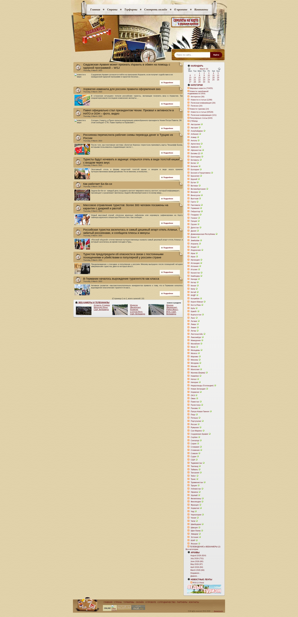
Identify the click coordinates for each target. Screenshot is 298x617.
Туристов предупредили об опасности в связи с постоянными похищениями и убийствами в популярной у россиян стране (123, 256)
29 (199, 82)
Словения (195, 450)
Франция (195, 505)
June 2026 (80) (196, 561)
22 (199, 80)
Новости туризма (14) (199, 109)
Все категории (192, 549)
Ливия (193, 328)
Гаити (193, 202)
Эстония (194, 537)
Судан (193, 456)
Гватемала (195, 205)
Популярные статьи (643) (201, 118)
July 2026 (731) (197, 558)
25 (213, 80)
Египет (194, 237)
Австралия (195, 124)
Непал (193, 379)
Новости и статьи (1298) (201, 100)
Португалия (196, 421)
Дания (193, 231)
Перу (193, 415)
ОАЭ (193, 395)
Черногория (196, 515)
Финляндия (196, 502)
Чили (193, 521)
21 (195, 80)
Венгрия (194, 192)
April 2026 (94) (196, 567)
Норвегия (195, 392)
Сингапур (195, 440)
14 (195, 78)
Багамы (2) (195, 153)
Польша (194, 418)
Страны (112, 9)
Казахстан (195, 273)
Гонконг (194, 218)
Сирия (193, 444)
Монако (194, 366)
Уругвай (194, 495)
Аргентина (195, 144)
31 (209, 82)
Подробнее (168, 82)
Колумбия (195, 298)
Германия (195, 208)
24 (209, 80)
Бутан (193, 182)
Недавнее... (195, 573)
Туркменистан (197, 482)
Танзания (195, 473)
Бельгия (194, 166)
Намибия (195, 376)
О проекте (180, 9)
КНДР (193, 295)
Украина (194, 492)
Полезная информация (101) (204, 115)
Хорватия (195, 508)
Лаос (193, 318)
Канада (194, 279)
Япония (194, 544)
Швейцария (196, 524)
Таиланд (194, 466)
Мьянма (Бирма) (198, 373)
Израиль (194, 244)
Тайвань (194, 469)
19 (218, 78)
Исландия (195, 263)
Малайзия (195, 344)
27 (190, 82)
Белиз (193, 163)
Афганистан (196, 150)
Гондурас (195, 215)
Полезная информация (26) (203, 103)
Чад (192, 511)
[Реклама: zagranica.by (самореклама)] (204, 589)
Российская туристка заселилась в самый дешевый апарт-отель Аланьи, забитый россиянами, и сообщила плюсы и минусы (130, 231)
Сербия (194, 437)
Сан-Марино (196, 431)
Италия (194, 269)
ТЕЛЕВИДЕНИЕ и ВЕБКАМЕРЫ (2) (205, 547)
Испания (195, 266)
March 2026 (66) (197, 570)
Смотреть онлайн (155, 9)
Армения (195, 147)
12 (218, 75)
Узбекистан (196, 489)
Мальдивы (195, 350)
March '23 (204, 69)
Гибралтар (195, 211)
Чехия (193, 518)
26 (218, 80)
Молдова (195, 363)
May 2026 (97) (196, 564)
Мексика (194, 360)
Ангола (194, 141)
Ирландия (195, 260)
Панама (194, 408)
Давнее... (194, 576)
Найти (216, 55)
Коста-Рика (196, 305)
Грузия (194, 224)
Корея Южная (197, 302)
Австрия (194, 128)
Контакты (201, 9)
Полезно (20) (196, 106)
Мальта (194, 353)
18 (213, 78)
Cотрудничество (166, 602)
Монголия (195, 369)
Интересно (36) (197, 97)
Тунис (193, 479)
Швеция (194, 528)
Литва (193, 331)
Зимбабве (195, 240)
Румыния (195, 427)
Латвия (194, 321)
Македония (196, 340)
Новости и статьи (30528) (202, 112)
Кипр (193, 289)
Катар (193, 282)
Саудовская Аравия (199, 434)
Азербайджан (197, 131)
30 (204, 82)
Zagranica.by (218, 611)
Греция (194, 221)
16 (204, 78)
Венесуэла (195, 195)
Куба (193, 308)
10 (209, 75)
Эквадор (194, 534)
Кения (193, 286)
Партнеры (182, 602)
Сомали (194, 453)
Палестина (196, 405)
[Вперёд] (219, 69)
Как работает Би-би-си (97, 183)
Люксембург (196, 337)
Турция (194, 485)
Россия (194, 424)
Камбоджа (195, 276)
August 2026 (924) (198, 555)
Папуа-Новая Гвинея (200, 411)
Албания (195, 134)
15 (199, 78)
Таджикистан (196, 463)
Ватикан (194, 186)
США (193, 460)
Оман (193, 398)
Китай (193, 292)
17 (209, 78)
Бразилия (195, 176)
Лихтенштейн (197, 334)
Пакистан (195, 402)
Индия (193, 247)
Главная (95, 9)
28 (195, 82)
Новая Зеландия (198, 389)
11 (213, 75)
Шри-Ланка (196, 531)
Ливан (193, 324)
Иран (193, 257)
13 (190, 78)
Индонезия (196, 250)
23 (204, 80)
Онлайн (140, 602)
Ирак (193, 253)
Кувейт (194, 311)
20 (190, 80)
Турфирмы (130, 9)
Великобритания (198, 189)
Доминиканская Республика (203, 234)
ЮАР (193, 540)
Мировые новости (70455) (201, 88)
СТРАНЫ (194, 121)
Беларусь (195, 160)
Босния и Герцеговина (200, 173)
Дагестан (195, 228)
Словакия (195, 447)
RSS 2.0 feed (198, 583)
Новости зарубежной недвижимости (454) (197, 92)
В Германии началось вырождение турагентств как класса (121, 278)
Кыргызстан (196, 315)
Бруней (194, 179)
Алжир (193, 137)
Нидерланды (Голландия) (202, 386)
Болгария (195, 170)
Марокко (194, 357)
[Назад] (189, 69)
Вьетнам (194, 199)
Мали (193, 347)
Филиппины (196, 499)
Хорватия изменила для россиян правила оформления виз (121, 89)
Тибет (193, 476)
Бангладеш (196, 157)
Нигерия (194, 382)
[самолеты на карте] (149, 22)
